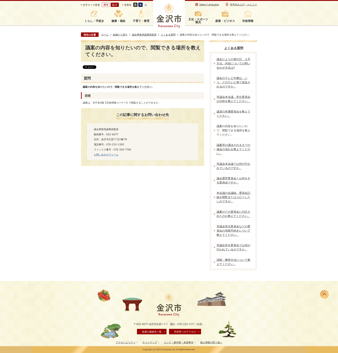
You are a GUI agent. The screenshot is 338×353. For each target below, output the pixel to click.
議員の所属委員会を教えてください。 (233, 113)
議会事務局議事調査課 (144, 34)
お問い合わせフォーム (106, 154)
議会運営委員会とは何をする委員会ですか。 (233, 180)
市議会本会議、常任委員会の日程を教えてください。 (233, 99)
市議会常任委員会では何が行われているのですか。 (233, 247)
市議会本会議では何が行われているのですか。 (233, 166)
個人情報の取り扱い (211, 342)
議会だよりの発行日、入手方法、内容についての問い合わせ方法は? (233, 63)
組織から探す (120, 34)
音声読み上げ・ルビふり (243, 4)
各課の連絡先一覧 (152, 331)
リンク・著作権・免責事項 (178, 342)
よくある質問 (168, 34)
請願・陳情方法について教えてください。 (233, 262)
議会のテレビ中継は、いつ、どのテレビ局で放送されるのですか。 (233, 82)
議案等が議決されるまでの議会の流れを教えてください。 (233, 149)
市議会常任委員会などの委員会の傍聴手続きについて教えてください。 (233, 231)
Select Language (209, 4)
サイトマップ (149, 342)
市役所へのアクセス (185, 331)
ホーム (105, 34)
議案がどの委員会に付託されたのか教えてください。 (233, 214)
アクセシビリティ (126, 342)
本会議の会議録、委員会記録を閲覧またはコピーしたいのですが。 (233, 197)
